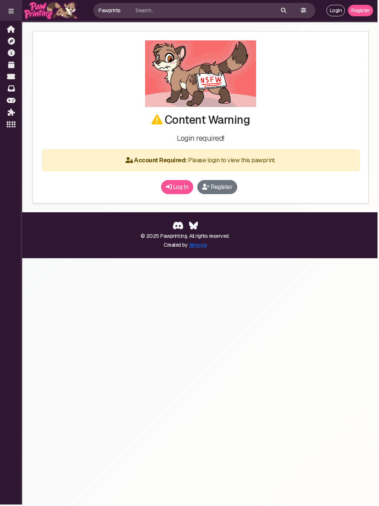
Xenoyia (198, 245)
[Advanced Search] (303, 10)
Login (336, 10)
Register (360, 10)
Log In (179, 187)
